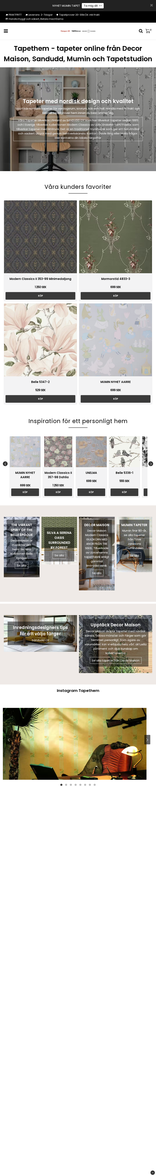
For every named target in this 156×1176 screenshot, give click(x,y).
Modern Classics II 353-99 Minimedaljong (40, 279)
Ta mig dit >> (93, 6)
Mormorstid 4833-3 (115, 279)
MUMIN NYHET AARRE (115, 382)
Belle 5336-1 (124, 473)
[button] (149, 31)
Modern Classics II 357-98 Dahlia (58, 475)
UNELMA (91, 473)
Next (150, 463)
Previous (5, 463)
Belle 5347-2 (40, 382)
